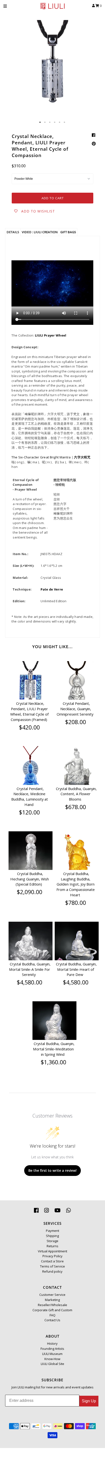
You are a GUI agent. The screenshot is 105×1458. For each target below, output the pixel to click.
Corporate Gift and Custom (52, 1310)
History (52, 1343)
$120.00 (29, 812)
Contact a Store (52, 1261)
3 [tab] (50, 122)
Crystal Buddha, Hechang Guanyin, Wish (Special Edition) (29, 879)
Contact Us (52, 1320)
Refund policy (52, 1271)
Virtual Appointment (52, 1251)
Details (13, 232)
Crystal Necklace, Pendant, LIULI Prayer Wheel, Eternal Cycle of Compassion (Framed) (29, 711)
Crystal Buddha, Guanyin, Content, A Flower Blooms (76, 794)
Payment (52, 1230)
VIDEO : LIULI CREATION (40, 232)
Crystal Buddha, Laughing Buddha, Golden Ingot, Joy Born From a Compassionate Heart (75, 884)
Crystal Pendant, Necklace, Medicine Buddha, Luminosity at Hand (29, 796)
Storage (52, 1241)
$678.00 (75, 807)
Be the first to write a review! (52, 1170)
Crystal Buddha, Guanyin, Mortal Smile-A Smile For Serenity (30, 969)
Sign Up (89, 1401)
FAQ (52, 1315)
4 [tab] (54, 122)
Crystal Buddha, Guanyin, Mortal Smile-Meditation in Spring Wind (53, 1049)
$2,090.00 (29, 892)
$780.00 (75, 902)
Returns (52, 1246)
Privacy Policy (52, 1256)
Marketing (52, 1300)
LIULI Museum (52, 1354)
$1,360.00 (53, 1062)
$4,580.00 (29, 982)
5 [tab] (59, 122)
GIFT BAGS (68, 232)
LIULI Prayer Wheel (50, 335)
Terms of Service (52, 1266)
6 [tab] (64, 122)
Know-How (52, 1359)
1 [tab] (40, 122)
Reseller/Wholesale (52, 1305)
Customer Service (52, 1294)
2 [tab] (45, 122)
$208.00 (75, 722)
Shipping (52, 1236)
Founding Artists (52, 1348)
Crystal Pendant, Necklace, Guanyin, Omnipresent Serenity (75, 709)
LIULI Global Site (52, 1364)
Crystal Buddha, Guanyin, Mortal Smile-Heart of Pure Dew (76, 969)
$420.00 (29, 727)
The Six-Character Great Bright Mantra (41, 457)
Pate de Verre (52, 589)
